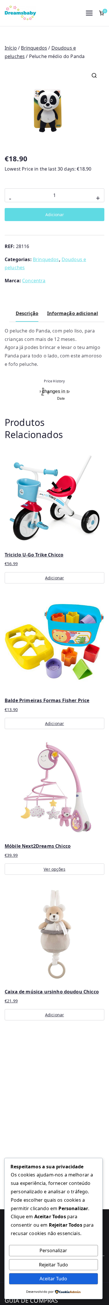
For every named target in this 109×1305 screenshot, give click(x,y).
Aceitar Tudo (53, 1278)
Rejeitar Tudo (53, 1264)
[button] (94, 75)
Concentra (33, 280)
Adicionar (54, 214)
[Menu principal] (89, 13)
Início (11, 48)
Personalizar (53, 1250)
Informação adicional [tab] (72, 313)
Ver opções (54, 869)
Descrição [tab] (27, 313)
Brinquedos (34, 48)
